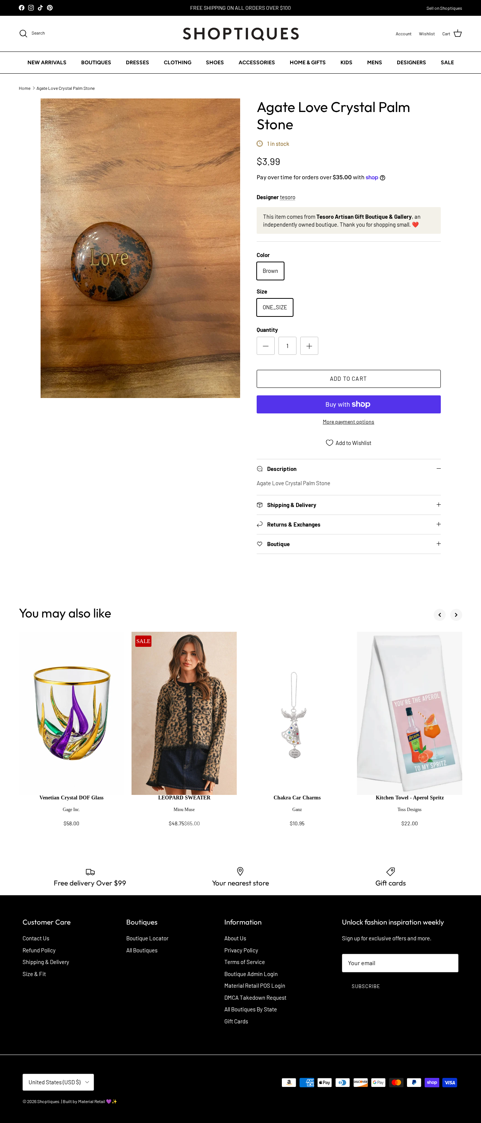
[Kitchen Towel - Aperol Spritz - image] (409, 713)
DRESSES (137, 62)
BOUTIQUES (96, 62)
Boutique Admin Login (251, 973)
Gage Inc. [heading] (71, 809)
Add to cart (348, 378)
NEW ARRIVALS (47, 62)
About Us (235, 938)
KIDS (346, 62)
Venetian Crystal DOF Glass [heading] (71, 798)
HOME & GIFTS (308, 62)
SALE (447, 62)
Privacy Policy (241, 950)
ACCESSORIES (257, 62)
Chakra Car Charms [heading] (297, 798)
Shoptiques (48, 1101)
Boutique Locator (147, 938)
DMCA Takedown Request (255, 997)
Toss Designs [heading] (410, 809)
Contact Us (36, 938)
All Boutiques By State (250, 1009)
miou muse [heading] (184, 809)
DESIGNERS (411, 62)
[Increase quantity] (309, 346)
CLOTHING (177, 62)
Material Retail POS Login (254, 985)
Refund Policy (39, 950)
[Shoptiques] (241, 33)
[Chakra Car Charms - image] (296, 713)
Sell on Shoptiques (444, 8)
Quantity (267, 329)
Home (24, 87)
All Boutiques (141, 950)
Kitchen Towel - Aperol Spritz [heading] (410, 798)
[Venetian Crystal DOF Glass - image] (71, 713)
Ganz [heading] (297, 809)
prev (440, 615)
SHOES (215, 62)
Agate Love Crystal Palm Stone (65, 87)
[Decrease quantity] (266, 346)
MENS (374, 62)
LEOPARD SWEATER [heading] (184, 798)
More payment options (348, 422)
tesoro (287, 197)
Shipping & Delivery (46, 961)
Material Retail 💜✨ (97, 1101)
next (456, 615)
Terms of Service (244, 961)
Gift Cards (236, 1021)
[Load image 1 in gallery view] (140, 248)
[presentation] (71, 814)
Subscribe (366, 986)
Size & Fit (34, 973)
